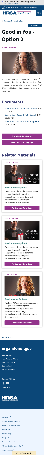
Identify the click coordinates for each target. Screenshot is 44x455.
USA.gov (4, 438)
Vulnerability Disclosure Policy (12, 446)
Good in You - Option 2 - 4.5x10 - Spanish (22, 121)
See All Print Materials (22, 136)
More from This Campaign (22, 142)
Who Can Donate (8, 362)
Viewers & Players (8, 442)
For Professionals (8, 369)
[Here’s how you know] (22, 2)
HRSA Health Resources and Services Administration (10, 398)
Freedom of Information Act (11, 421)
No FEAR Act (6, 429)
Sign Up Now (7, 355)
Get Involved (7, 366)
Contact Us (6, 388)
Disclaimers (5, 417)
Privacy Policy (6, 434)
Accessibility (6, 413)
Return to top (7, 337)
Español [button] (34, 25)
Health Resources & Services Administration (21, 7)
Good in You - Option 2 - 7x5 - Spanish (20, 115)
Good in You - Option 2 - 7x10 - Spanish (21, 108)
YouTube (7, 383)
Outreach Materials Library (14, 21)
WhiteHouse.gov (7, 450)
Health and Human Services (11, 425)
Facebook (3, 383)
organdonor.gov (17, 13)
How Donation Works (10, 359)
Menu (39, 13)
